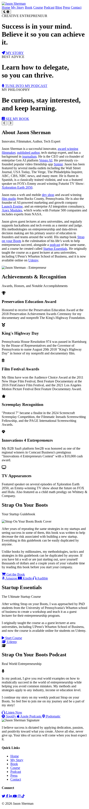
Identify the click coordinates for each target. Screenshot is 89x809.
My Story (17, 7)
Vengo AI (45, 160)
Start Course (13, 638)
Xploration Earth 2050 (17, 187)
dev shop (48, 195)
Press (66, 7)
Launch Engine (12, 206)
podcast (55, 245)
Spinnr (58, 164)
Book (28, 7)
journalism (29, 156)
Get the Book (15, 574)
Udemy (33, 260)
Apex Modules (12, 210)
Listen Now (13, 712)
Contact (76, 7)
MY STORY (14, 53)
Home (6, 7)
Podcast (49, 7)
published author (28, 152)
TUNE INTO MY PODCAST (25, 86)
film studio (9, 198)
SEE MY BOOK (17, 119)
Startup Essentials (55, 248)
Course (38, 7)
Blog (58, 7)
